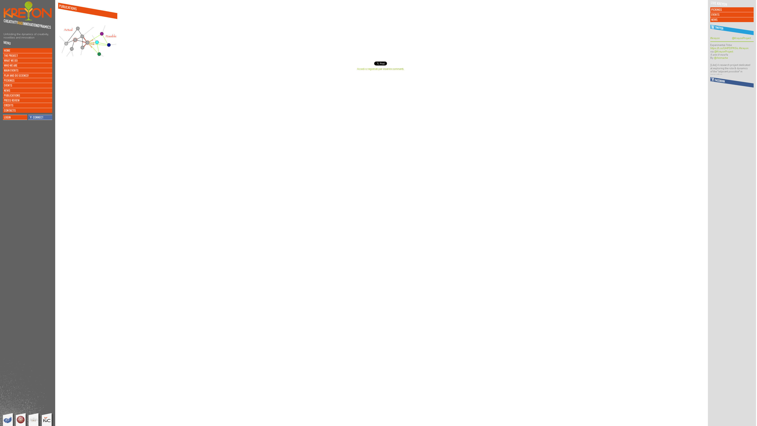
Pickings (9, 80)
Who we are (10, 65)
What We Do (11, 60)
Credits (8, 105)
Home (7, 50)
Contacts (10, 110)
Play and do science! (16, 75)
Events (8, 85)
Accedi (361, 69)
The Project (11, 55)
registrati (372, 69)
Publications (12, 95)
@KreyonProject (741, 38)
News (7, 90)
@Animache (721, 58)
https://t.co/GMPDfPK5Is (724, 48)
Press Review (12, 100)
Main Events (11, 70)
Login (7, 117)
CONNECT (37, 117)
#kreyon (715, 38)
